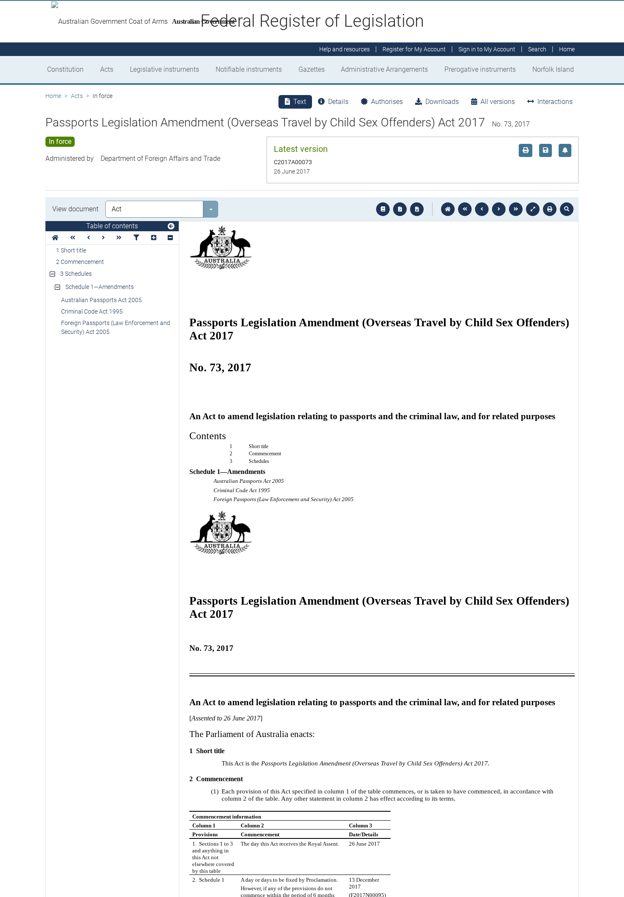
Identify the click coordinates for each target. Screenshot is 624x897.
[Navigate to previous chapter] (465, 209)
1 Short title (71, 250)
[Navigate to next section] (499, 209)
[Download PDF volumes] (400, 209)
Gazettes (311, 69)
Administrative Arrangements (384, 69)
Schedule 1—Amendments (99, 286)
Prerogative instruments (480, 69)
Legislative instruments (164, 69)
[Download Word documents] (417, 209)
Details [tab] (338, 102)
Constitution (65, 69)
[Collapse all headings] (170, 237)
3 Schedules (76, 273)
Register (414, 49)
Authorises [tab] (387, 102)
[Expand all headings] (153, 237)
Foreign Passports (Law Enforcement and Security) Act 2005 (115, 327)
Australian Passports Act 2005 (101, 300)
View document (75, 209)
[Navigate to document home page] (55, 237)
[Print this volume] (550, 209)
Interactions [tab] (555, 102)
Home (53, 96)
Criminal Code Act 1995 (92, 311)
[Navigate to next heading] (103, 237)
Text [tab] (299, 102)
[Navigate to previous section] (482, 209)
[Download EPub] (383, 209)
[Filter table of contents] (136, 237)
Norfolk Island (553, 69)
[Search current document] (566, 209)
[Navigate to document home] (448, 209)
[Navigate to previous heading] (88, 237)
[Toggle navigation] (171, 226)
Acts (106, 69)
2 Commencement (80, 261)
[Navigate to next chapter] (516, 209)
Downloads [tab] (442, 102)
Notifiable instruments (249, 69)
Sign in (486, 49)
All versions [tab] (498, 102)
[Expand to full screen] (533, 209)
